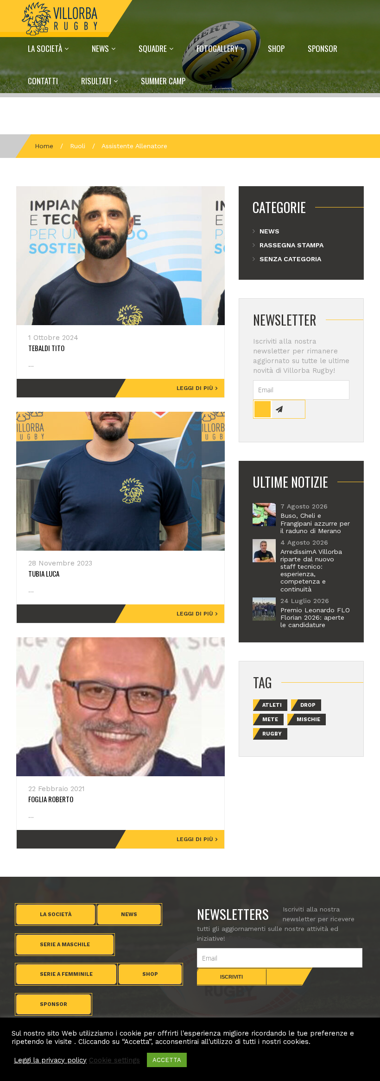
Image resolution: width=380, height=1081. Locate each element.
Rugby (272, 734)
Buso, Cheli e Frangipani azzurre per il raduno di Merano (315, 523)
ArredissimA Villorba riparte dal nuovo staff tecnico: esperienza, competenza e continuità (311, 570)
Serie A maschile (65, 945)
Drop (308, 705)
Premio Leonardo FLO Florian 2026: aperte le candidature (315, 617)
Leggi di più (195, 388)
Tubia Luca (43, 573)
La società (55, 914)
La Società (45, 48)
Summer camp (163, 81)
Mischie (308, 719)
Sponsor (322, 48)
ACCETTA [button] (166, 1059)
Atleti (272, 705)
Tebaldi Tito (46, 348)
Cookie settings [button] (114, 1060)
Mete (270, 719)
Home (44, 146)
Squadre (153, 48)
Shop (276, 48)
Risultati (96, 81)
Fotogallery (217, 48)
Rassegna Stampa (291, 245)
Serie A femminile (66, 974)
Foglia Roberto (50, 799)
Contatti (43, 81)
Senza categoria (290, 259)
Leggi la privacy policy (50, 1060)
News (100, 48)
